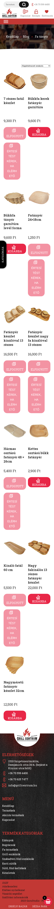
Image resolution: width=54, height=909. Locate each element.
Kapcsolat (8, 820)
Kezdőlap (12, 36)
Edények (8, 840)
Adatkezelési (9, 886)
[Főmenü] (6, 21)
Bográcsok (8, 845)
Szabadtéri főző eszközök (18, 859)
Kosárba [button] (39, 134)
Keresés (23, 4)
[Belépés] (36, 13)
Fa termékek (10, 849)
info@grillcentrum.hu (22, 785)
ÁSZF (5, 882)
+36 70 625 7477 (18, 779)
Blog (26, 36)
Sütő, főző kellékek (14, 868)
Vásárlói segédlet (12, 893)
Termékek (8, 810)
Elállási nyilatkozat (13, 890)
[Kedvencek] (47, 13)
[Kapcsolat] (25, 13)
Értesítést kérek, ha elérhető (12, 164)
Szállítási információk (15, 897)
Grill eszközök (11, 854)
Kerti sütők (9, 863)
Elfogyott (14, 136)
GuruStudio (32, 900)
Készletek (8, 873)
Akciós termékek (13, 815)
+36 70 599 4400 (42, 4)
